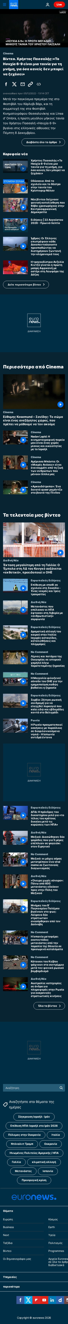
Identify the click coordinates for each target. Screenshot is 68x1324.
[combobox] (34, 1088)
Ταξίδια (7, 1243)
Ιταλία (56, 1134)
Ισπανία (48, 1171)
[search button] (61, 1088)
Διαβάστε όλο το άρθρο (41, 142)
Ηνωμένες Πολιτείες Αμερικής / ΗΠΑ (34, 1152)
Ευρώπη (8, 1219)
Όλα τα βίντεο (47, 1005)
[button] (26, 284)
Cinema (8, 412)
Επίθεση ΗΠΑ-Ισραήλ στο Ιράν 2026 (34, 1125)
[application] (34, 28)
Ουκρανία (50, 1143)
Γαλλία (16, 1162)
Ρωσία (35, 720)
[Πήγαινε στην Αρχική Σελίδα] (13, 4)
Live (59, 4)
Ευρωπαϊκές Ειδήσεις (46, 580)
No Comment (39, 651)
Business (8, 1227)
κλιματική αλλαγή (44, 1162)
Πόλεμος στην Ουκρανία (24, 1134)
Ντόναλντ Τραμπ (22, 1143)
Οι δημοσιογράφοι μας (17, 1258)
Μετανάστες (23, 1171)
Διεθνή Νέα (11, 560)
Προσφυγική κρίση (34, 1180)
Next (6, 1235)
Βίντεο (7, 1250)
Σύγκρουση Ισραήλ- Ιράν (34, 1116)
